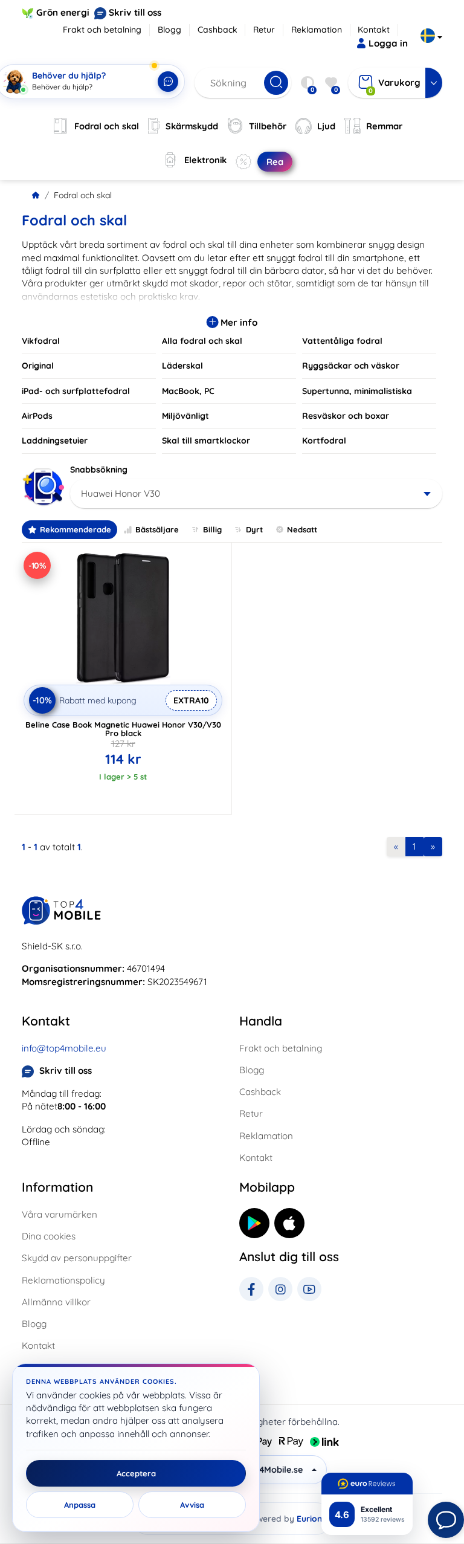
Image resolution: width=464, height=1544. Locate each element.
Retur (264, 29)
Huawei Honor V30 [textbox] (120, 493)
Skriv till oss (135, 12)
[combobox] (256, 493)
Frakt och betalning (102, 29)
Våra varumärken (59, 1214)
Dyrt (254, 529)
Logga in (388, 43)
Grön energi (62, 12)
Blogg (169, 29)
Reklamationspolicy (63, 1280)
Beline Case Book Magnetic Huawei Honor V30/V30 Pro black (123, 729)
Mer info (237, 322)
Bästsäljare (157, 529)
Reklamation (316, 29)
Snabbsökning (98, 469)
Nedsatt (302, 529)
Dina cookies (49, 1236)
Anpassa (79, 1505)
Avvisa (192, 1505)
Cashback (217, 29)
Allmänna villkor (56, 1302)
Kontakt (374, 29)
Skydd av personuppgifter (77, 1258)
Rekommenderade (75, 529)
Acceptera (136, 1473)
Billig (212, 529)
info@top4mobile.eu (64, 1048)
